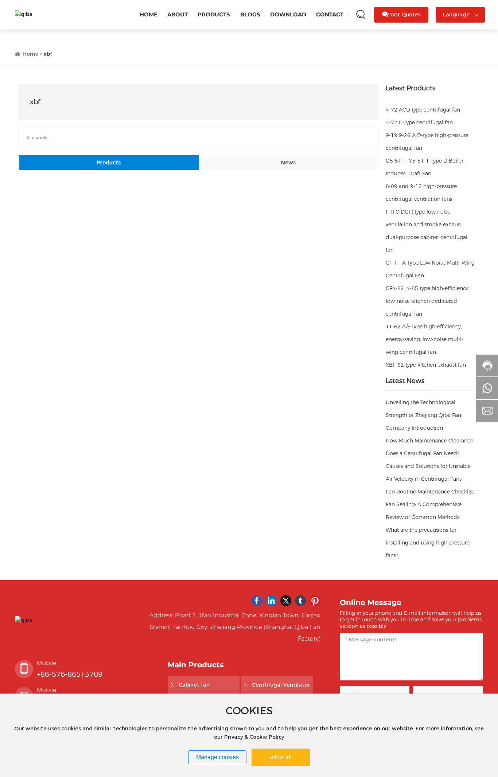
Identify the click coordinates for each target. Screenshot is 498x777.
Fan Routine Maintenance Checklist (430, 491)
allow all (281, 757)
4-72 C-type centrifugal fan (419, 122)
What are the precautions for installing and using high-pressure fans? (428, 543)
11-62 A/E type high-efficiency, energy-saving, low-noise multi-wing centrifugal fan (424, 339)
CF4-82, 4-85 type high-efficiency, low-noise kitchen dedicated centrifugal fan (428, 301)
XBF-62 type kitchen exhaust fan (426, 365)
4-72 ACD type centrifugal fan (423, 109)
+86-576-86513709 (69, 674)
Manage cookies (217, 757)
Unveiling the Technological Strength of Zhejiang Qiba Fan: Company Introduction (424, 415)
